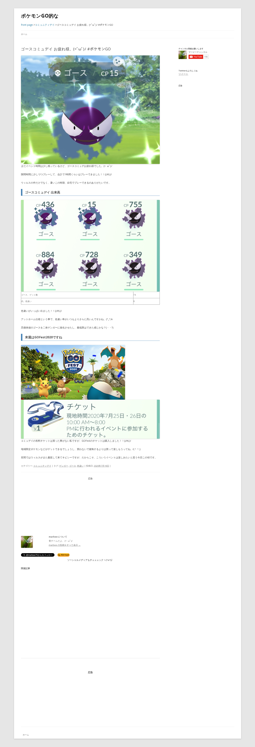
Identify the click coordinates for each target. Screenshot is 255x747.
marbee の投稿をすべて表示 (65, 545)
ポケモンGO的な (40, 15)
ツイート (183, 74)
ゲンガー (63, 465)
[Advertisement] (90, 505)
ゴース (72, 465)
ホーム (24, 34)
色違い (80, 465)
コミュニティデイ (42, 465)
